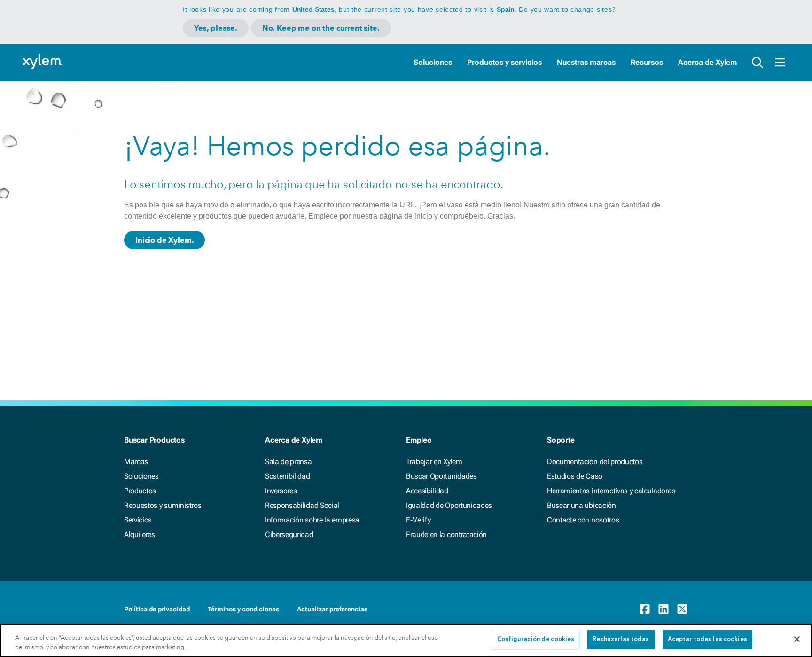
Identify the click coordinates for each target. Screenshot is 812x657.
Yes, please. (215, 28)
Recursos (647, 62)
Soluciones (433, 62)
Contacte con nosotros (583, 519)
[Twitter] (682, 609)
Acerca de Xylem (707, 62)
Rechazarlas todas (621, 639)
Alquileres (139, 534)
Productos (140, 490)
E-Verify (418, 519)
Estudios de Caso (574, 476)
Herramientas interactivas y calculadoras (611, 490)
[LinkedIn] (663, 609)
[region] (406, 640)
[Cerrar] (797, 639)
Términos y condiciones (243, 609)
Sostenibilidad (287, 476)
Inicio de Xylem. (164, 240)
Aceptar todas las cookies (707, 639)
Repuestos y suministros (163, 505)
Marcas (136, 461)
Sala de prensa (288, 461)
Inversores (281, 490)
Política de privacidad (157, 609)
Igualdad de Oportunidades (449, 505)
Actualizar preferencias (332, 609)
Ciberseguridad (289, 534)
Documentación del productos (594, 461)
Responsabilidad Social (302, 505)
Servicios (138, 519)
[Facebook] (644, 609)
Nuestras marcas (586, 62)
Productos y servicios (504, 62)
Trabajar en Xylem (434, 461)
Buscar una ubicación (581, 505)
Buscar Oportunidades (441, 476)
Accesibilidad (427, 490)
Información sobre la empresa (312, 519)
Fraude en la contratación (446, 534)
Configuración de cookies (535, 639)
